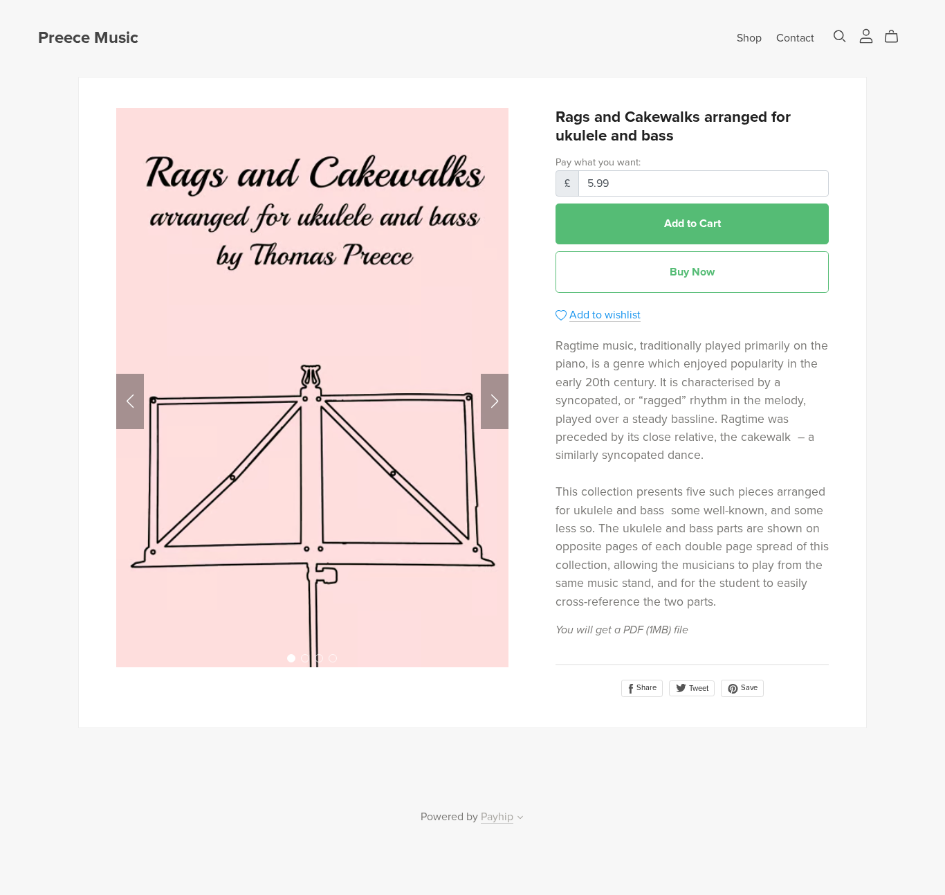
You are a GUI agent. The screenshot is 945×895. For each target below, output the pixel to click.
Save (748, 687)
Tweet (697, 688)
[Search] (840, 36)
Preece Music (88, 38)
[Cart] (897, 37)
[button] (130, 401)
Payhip (497, 817)
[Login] (866, 35)
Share (645, 687)
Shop (749, 38)
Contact (795, 38)
